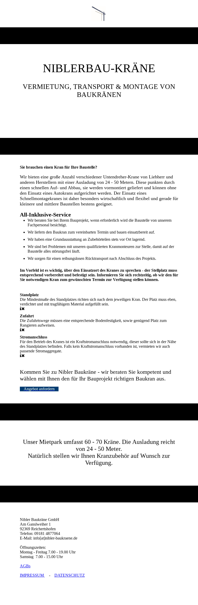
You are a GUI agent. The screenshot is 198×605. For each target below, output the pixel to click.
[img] (99, 14)
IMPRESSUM (32, 575)
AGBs (25, 566)
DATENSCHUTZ (69, 575)
